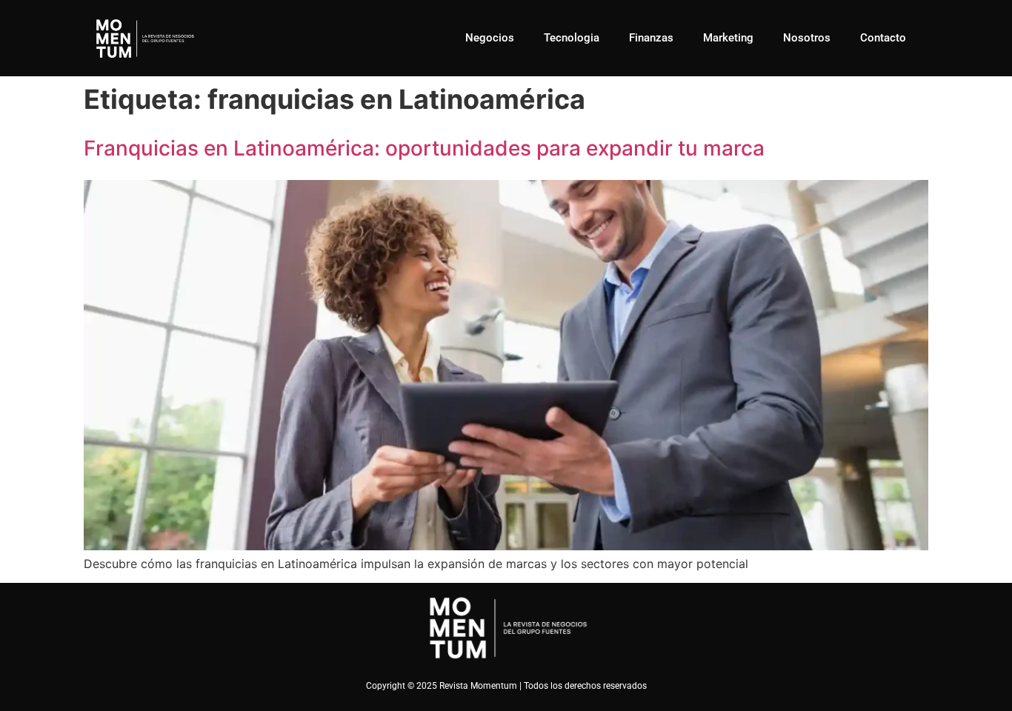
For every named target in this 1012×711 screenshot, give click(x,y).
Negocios (489, 37)
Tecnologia (571, 37)
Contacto (883, 37)
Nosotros (806, 37)
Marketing (728, 37)
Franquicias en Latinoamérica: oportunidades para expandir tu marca (424, 148)
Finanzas (651, 37)
